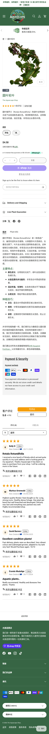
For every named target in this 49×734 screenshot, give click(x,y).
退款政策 (12, 727)
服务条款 (22, 727)
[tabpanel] (24, 294)
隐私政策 (32, 727)
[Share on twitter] (34, 476)
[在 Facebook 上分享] (14, 221)
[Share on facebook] (29, 476)
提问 (32, 414)
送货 (4, 727)
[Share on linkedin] (44, 476)
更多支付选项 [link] (24, 174)
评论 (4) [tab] (13, 425)
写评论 (32, 409)
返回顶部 (24, 616)
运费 (16, 147)
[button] (45, 16)
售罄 (33, 160)
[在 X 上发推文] (9, 221)
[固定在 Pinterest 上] (19, 221)
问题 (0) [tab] (35, 425)
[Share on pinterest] (39, 476)
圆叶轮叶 (11, 39)
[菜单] (4, 16)
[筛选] (5, 432)
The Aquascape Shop (10, 100)
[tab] (4, 232)
